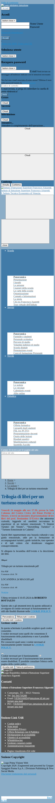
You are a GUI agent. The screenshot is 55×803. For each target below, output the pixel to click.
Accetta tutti (12, 620)
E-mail (33, 71)
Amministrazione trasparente (21, 745)
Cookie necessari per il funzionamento (20, 656)
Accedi (5, 8)
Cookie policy (14, 723)
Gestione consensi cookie (19, 743)
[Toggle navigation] (25, 231)
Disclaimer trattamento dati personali (18, 774)
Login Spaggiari (29, 83)
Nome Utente (36, 23)
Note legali (12, 726)
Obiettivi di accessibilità (18, 737)
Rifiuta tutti (26, 617)
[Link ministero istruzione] (14, 5)
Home (10, 480)
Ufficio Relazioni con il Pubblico (23, 732)
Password (34, 27)
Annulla (5, 185)
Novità (10, 483)
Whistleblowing (15, 740)
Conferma (16, 185)
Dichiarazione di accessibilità (21, 734)
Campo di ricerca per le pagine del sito (19, 450)
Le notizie (12, 486)
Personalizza (8, 617)
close (4, 245)
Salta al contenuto (9, 2)
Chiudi (5, 103)
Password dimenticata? (12, 32)
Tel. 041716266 (19, 695)
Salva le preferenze (24, 667)
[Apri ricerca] (30, 207)
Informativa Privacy (16, 729)
